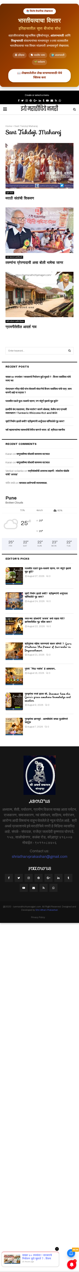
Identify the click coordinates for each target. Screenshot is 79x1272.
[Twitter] (19, 878)
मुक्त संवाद (9, 193)
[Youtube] (24, 888)
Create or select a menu (37, 95)
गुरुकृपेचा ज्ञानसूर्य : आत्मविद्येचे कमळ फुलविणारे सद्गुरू (46, 720)
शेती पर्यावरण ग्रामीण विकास (15, 321)
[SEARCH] (69, 350)
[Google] (48, 878)
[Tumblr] (68, 878)
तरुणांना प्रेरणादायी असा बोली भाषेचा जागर (34, 263)
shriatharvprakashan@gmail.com (39, 856)
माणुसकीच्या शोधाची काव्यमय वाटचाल (33, 454)
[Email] (34, 888)
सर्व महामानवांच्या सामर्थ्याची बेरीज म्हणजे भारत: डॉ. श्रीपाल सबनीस (35, 429)
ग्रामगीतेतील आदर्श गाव (21, 327)
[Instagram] (29, 878)
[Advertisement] (39, 1097)
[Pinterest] (39, 878)
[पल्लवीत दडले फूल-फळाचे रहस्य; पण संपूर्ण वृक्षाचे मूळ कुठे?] (14, 576)
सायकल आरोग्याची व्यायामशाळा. (33, 483)
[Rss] (44, 888)
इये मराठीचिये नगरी (39, 109)
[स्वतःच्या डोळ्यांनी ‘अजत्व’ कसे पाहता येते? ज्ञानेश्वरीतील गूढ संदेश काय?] (14, 626)
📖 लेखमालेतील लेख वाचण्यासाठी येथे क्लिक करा (39, 75)
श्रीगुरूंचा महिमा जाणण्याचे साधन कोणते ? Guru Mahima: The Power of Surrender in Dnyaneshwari (48, 647)
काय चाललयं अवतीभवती (14, 257)
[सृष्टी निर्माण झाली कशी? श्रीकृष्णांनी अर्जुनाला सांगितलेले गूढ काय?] (14, 601)
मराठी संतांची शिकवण (20, 198)
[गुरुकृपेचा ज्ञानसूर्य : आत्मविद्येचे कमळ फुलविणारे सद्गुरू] (14, 726)
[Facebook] (9, 878)
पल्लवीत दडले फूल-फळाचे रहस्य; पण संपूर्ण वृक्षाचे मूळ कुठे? (32, 401)
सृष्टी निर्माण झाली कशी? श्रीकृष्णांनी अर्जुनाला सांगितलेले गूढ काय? (35, 421)
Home (9, 126)
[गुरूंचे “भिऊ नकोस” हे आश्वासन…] (14, 676)
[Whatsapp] (53, 888)
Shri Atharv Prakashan (46, 910)
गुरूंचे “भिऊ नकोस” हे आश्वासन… (40, 669)
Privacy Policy (38, 917)
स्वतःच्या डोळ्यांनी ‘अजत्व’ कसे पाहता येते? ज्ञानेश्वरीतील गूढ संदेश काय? (45, 620)
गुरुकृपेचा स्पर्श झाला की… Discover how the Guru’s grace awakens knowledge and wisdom (48, 697)
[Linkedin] (58, 878)
